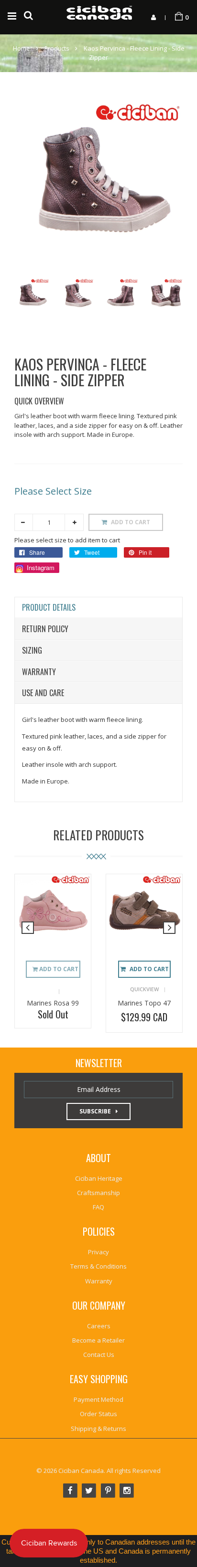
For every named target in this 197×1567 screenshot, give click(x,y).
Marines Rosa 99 (53, 1002)
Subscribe (95, 1111)
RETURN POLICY (45, 629)
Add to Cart (149, 969)
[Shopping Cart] (179, 16)
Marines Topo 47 (144, 1002)
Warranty (39, 672)
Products (56, 48)
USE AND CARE (43, 693)
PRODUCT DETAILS (49, 607)
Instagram (40, 567)
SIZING (32, 650)
